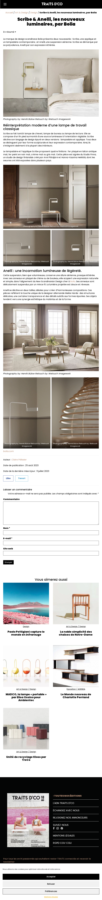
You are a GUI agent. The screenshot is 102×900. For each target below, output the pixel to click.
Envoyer (8, 562)
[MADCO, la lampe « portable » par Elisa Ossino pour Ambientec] (26, 666)
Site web (8, 548)
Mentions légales (51, 897)
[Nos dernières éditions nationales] (26, 819)
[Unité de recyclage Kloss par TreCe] (26, 728)
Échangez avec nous (66, 810)
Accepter (51, 876)
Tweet (21, 478)
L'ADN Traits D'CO (63, 803)
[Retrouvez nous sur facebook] (54, 828)
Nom (6, 528)
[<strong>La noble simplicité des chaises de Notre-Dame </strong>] (76, 603)
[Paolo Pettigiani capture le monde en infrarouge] (26, 603)
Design (33, 12)
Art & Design (21, 12)
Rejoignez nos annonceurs (70, 817)
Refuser (51, 884)
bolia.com (8, 451)
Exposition (71, 689)
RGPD (56, 843)
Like (8, 478)
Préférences (51, 891)
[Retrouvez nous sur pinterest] (62, 828)
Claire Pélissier (19, 459)
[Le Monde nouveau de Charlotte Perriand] (76, 666)
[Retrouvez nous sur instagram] (57, 828)
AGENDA (81, 689)
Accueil (9, 12)
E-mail (7, 538)
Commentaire (11, 499)
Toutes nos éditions (68, 795)
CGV (62, 843)
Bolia (72, 281)
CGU (69, 843)
